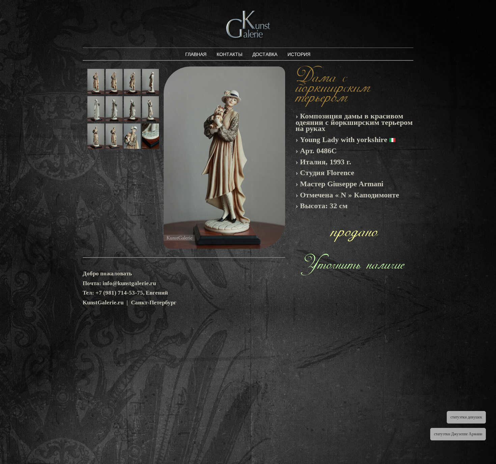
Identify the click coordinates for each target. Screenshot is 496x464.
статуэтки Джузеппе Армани (458, 434)
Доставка (264, 54)
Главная (195, 54)
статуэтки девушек (466, 417)
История (298, 54)
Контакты (229, 54)
